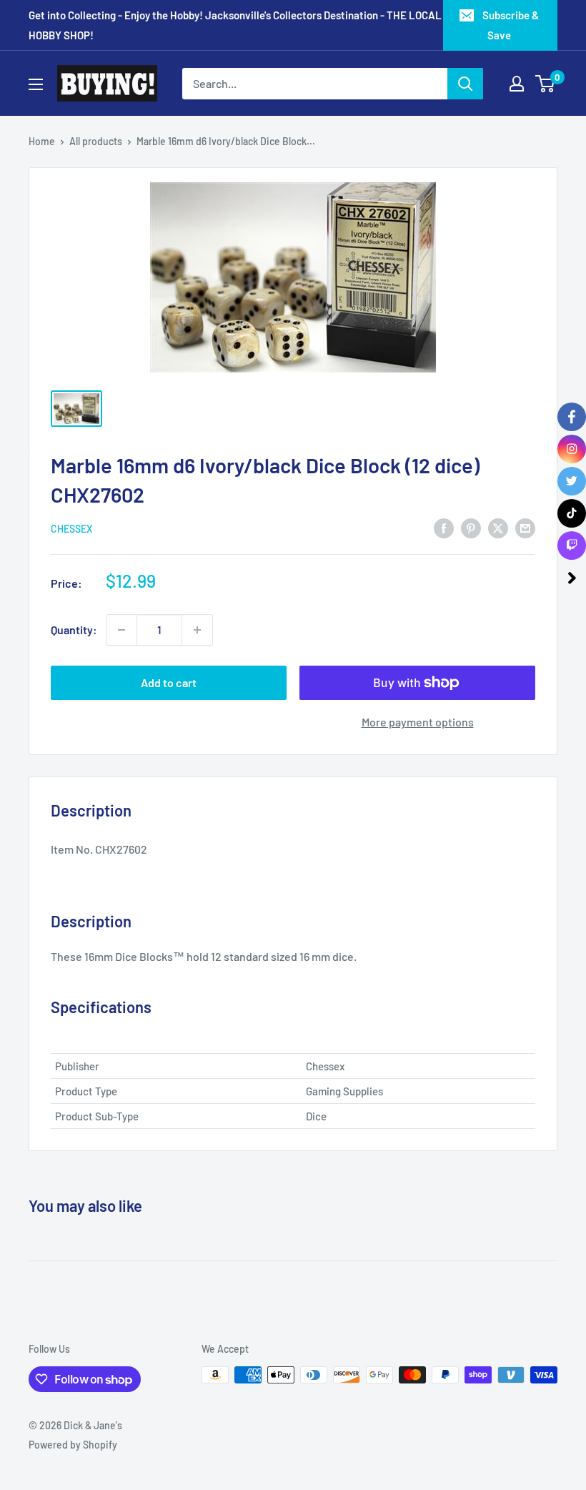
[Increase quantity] (197, 630)
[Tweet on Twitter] (498, 527)
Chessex (71, 529)
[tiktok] (571, 513)
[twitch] (571, 545)
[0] (546, 83)
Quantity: (74, 629)
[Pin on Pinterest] (471, 527)
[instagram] (571, 449)
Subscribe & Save (510, 25)
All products (95, 141)
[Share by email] (525, 527)
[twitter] (571, 481)
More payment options (418, 722)
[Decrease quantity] (121, 630)
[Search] (465, 83)
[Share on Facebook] (444, 527)
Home (42, 141)
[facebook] (571, 417)
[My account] (517, 84)
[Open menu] (36, 84)
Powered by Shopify (73, 1445)
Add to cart (169, 682)
